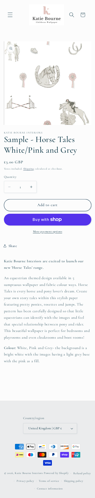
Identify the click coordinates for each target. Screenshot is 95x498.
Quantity (10, 177)
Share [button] (13, 246)
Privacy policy (25, 481)
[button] (10, 14)
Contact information (50, 488)
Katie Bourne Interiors (29, 473)
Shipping (28, 168)
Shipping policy (73, 481)
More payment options (47, 231)
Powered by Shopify (56, 473)
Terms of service (49, 481)
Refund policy (82, 473)
